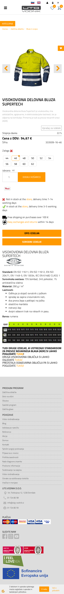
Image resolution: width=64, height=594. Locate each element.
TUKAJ (19, 354)
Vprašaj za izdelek (51, 128)
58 (15, 164)
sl (34, 3)
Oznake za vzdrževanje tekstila (15, 478)
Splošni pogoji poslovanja (13, 448)
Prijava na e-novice (10, 453)
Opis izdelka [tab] (31, 233)
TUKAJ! (19, 360)
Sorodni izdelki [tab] (31, 242)
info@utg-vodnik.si (15, 502)
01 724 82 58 (12, 497)
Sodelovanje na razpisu (12, 469)
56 (7, 164)
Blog (4, 423)
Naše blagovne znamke (12, 461)
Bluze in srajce (32, 28)
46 (15, 158)
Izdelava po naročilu (10, 427)
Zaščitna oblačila (17, 28)
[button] (58, 68)
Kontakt (5, 444)
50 (32, 158)
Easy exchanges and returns (22, 222)
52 (41, 158)
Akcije (4, 436)
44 (7, 158)
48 (24, 158)
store (29, 199)
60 (24, 164)
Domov (5, 28)
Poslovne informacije (11, 465)
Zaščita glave (7, 409)
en (40, 3)
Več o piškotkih (55, 589)
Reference (6, 431)
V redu (44, 589)
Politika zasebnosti (10, 457)
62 (32, 164)
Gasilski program (9, 404)
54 (49, 158)
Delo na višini (8, 396)
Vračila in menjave (10, 482)
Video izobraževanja (10, 419)
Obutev (5, 400)
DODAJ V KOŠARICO (32, 177)
